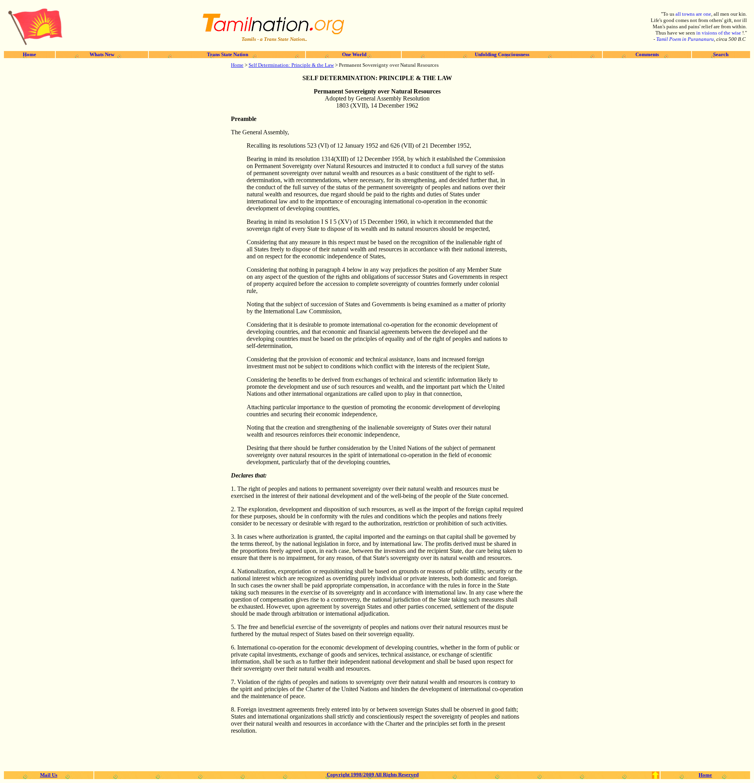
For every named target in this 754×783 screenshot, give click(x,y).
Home (29, 54)
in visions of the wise (719, 33)
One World (353, 54)
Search (720, 54)
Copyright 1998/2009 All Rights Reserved (373, 775)
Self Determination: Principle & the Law (291, 65)
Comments (647, 54)
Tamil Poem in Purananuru (685, 39)
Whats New (102, 54)
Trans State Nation (227, 54)
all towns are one (693, 14)
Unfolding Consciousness (502, 54)
